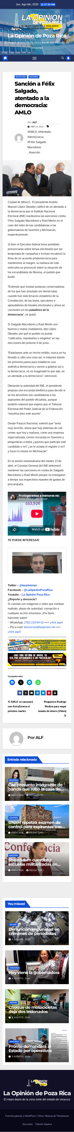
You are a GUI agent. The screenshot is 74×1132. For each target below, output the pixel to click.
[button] (62, 58)
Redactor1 (36, 795)
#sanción (34, 152)
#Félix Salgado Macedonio (37, 145)
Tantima (13, 1003)
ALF (34, 122)
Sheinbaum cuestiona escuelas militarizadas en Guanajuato (32, 864)
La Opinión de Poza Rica (37, 35)
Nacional (33, 77)
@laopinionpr (28, 585)
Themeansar (62, 1116)
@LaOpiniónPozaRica (38, 590)
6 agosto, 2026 (21, 939)
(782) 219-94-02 (34, 622)
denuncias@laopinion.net (39, 627)
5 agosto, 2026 (21, 1056)
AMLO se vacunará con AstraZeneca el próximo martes (20, 706)
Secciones (27, 1124)
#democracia (35, 136)
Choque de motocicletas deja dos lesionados (33, 1009)
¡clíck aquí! (56, 622)
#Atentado (44, 131)
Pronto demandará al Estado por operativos (30, 1048)
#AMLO (32, 131)
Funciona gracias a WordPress (21, 1116)
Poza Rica (14, 1042)
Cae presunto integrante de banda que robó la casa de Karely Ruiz (35, 789)
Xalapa (13, 925)
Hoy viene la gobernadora (34, 972)
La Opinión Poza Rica (36, 594)
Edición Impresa (44, 1124)
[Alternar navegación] (34, 58)
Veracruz (14, 968)
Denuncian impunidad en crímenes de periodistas (34, 931)
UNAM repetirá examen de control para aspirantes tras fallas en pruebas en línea (35, 827)
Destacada (21, 77)
